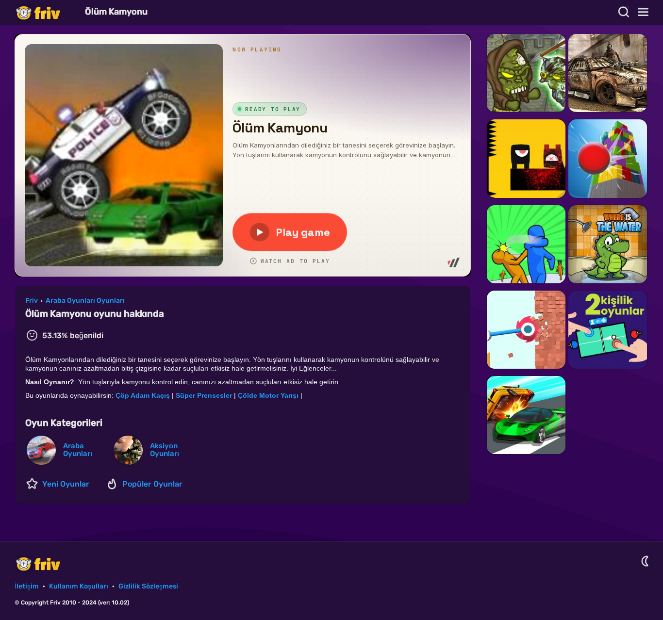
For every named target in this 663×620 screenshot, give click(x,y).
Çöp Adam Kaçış (143, 395)
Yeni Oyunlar (65, 484)
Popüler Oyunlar (152, 484)
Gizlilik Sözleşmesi (148, 586)
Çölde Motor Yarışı (268, 395)
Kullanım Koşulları (78, 586)
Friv (46, 12)
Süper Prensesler (204, 395)
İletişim (27, 586)
